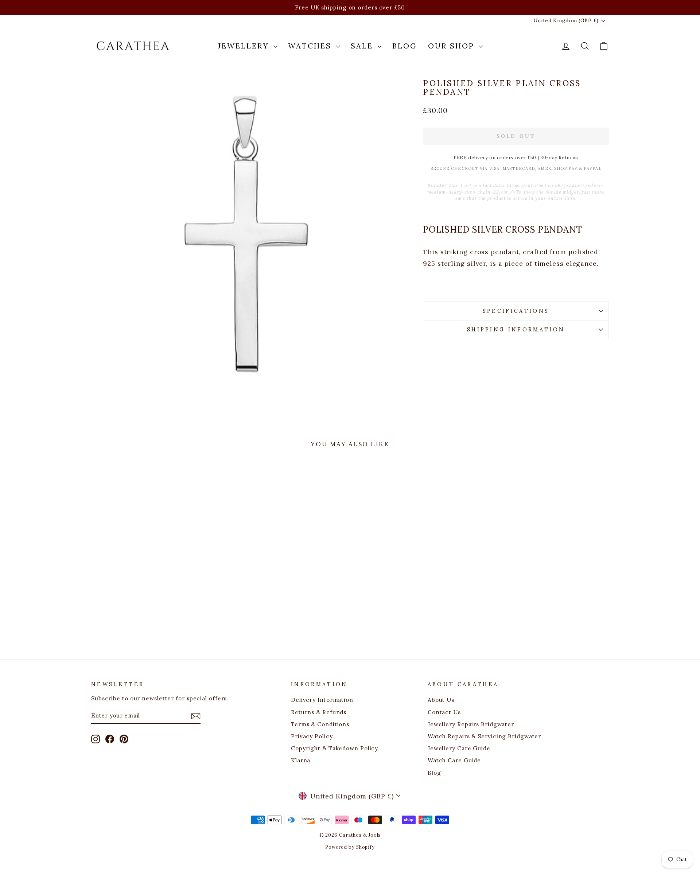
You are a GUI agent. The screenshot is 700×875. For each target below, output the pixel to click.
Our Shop (452, 45)
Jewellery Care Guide (459, 748)
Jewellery (245, 45)
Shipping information (516, 329)
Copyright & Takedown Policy (334, 748)
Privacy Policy (312, 736)
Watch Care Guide (454, 760)
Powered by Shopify (350, 847)
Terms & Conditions (320, 724)
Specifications (516, 311)
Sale (363, 45)
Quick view (153, 580)
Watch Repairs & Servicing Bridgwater (484, 736)
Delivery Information (322, 699)
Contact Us (444, 712)
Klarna (300, 760)
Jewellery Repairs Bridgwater (471, 724)
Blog (404, 45)
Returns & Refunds (318, 712)
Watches (311, 45)
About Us (441, 699)
